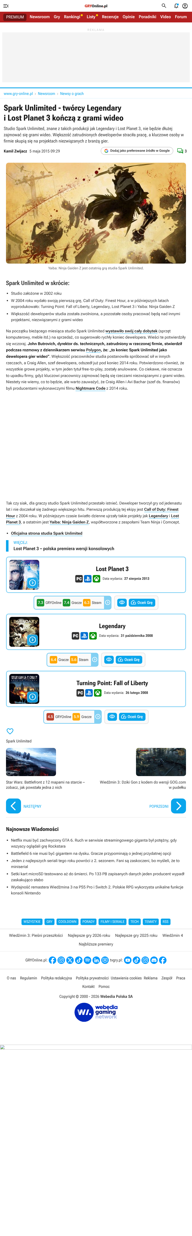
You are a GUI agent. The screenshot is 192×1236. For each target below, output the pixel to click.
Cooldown (67, 922)
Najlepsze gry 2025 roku (136, 935)
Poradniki (147, 16)
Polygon (93, 350)
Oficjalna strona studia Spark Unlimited (46, 533)
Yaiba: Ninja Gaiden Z (69, 522)
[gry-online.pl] (96, 6)
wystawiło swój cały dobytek (132, 331)
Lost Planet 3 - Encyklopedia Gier (96, 574)
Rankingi (72, 16)
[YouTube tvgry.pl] (128, 960)
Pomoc (104, 986)
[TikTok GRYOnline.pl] (78, 960)
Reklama (151, 978)
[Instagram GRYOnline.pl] (61, 960)
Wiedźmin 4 (172, 935)
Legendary (158, 515)
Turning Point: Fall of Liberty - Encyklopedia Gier (96, 688)
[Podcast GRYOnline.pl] (87, 960)
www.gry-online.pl (18, 93)
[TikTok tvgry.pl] (136, 960)
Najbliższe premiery (96, 944)
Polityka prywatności (92, 978)
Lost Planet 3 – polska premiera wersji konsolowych (64, 548)
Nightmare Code (90, 388)
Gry (57, 16)
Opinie (129, 16)
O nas (11, 978)
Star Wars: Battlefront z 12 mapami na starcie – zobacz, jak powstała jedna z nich (50, 781)
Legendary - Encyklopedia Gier (96, 631)
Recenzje (110, 16)
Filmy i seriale (112, 922)
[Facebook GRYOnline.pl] (52, 960)
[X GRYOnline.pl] (70, 960)
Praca (180, 978)
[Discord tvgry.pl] (154, 960)
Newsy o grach (72, 93)
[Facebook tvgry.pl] (162, 960)
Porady (88, 922)
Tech (134, 922)
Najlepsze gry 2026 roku (89, 935)
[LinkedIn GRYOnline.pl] (96, 960)
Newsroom (40, 16)
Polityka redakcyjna (56, 978)
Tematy (151, 922)
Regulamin (28, 978)
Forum (181, 16)
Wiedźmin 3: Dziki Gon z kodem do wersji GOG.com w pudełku (142, 781)
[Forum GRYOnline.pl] (105, 960)
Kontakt (88, 986)
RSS (165, 922)
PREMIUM (15, 17)
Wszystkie (32, 922)
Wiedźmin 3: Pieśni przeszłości (36, 935)
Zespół (167, 978)
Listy (91, 16)
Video (165, 16)
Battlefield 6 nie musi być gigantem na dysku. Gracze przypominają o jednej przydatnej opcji (91, 853)
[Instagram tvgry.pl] (145, 960)
